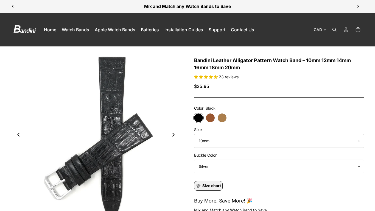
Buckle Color (205, 155)
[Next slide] (358, 6)
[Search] (334, 30)
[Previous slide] (13, 6)
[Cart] (358, 30)
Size (198, 129)
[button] (206, 76)
